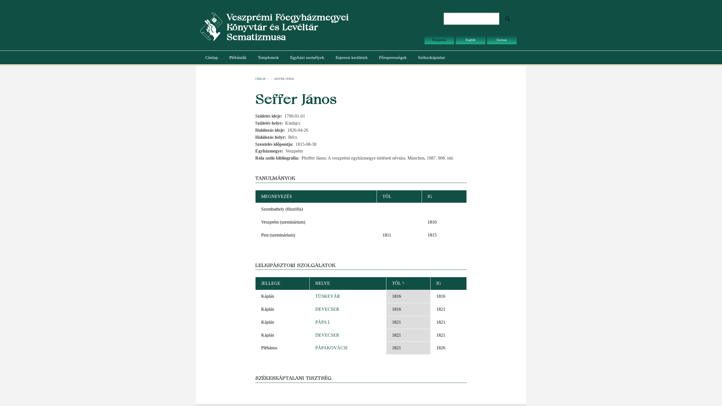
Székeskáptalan (431, 57)
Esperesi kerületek (352, 57)
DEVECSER (327, 309)
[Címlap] (211, 26)
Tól (399, 283)
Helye (322, 283)
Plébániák (237, 57)
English (471, 39)
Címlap (211, 57)
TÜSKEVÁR (327, 296)
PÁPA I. (322, 322)
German (502, 39)
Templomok (268, 57)
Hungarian (439, 39)
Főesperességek (393, 57)
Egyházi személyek (307, 57)
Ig (438, 283)
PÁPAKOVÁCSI (331, 347)
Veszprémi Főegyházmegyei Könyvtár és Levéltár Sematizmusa (287, 27)
